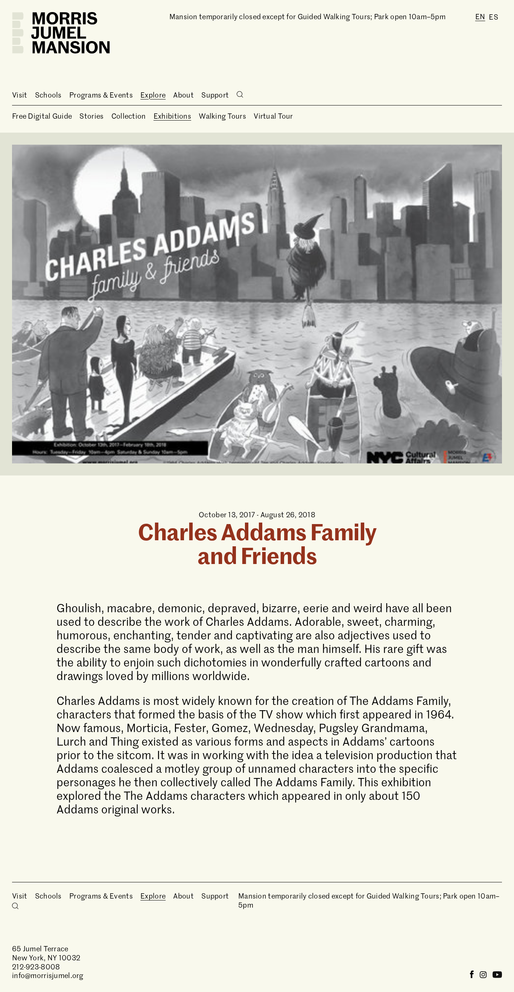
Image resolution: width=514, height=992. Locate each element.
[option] (493, 16)
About (183, 94)
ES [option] (493, 16)
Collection (128, 116)
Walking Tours (222, 116)
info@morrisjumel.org (48, 975)
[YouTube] (497, 975)
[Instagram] (483, 975)
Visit (19, 94)
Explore (153, 94)
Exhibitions (172, 116)
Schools (48, 94)
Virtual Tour (273, 116)
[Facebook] (472, 975)
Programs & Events (101, 94)
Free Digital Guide (42, 116)
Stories (91, 116)
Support (215, 94)
